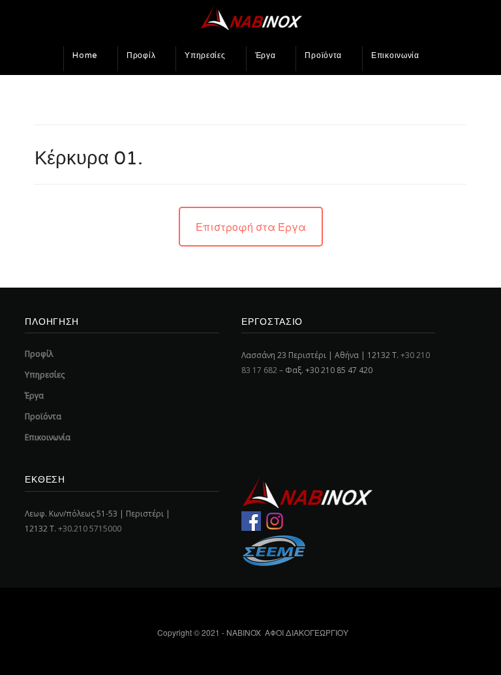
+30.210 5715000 (89, 528)
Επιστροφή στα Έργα (251, 226)
